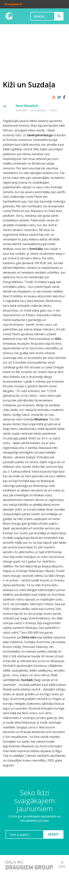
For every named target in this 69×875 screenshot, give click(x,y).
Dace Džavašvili (27, 106)
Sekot (53, 834)
